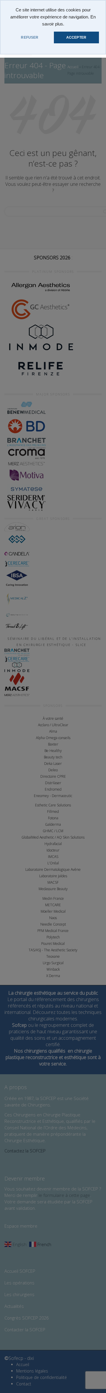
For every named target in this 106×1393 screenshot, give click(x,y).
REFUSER (29, 37)
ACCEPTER (76, 37)
